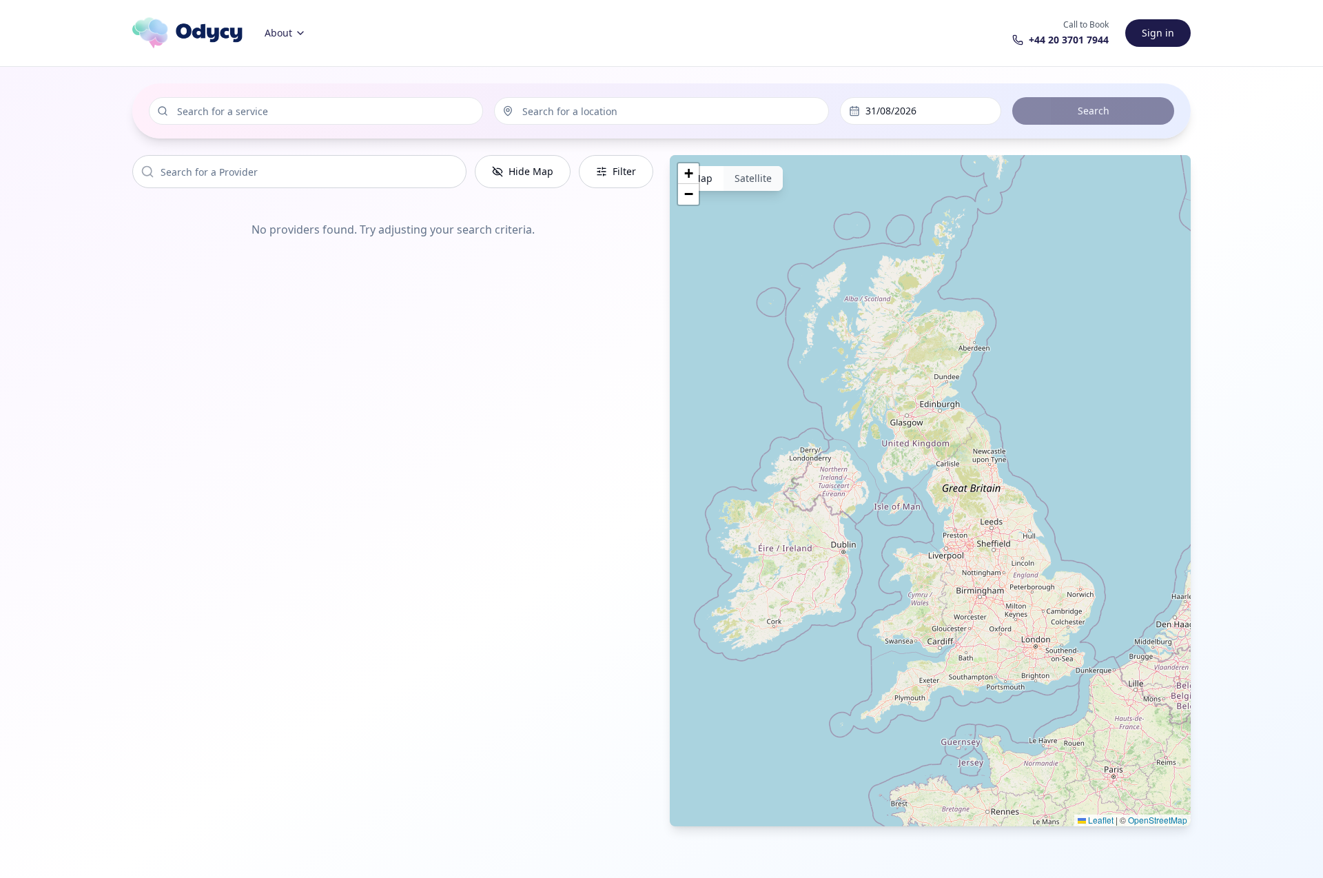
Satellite (753, 178)
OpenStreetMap (1157, 820)
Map (702, 178)
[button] (688, 173)
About (278, 32)
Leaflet (1100, 820)
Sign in (1158, 32)
